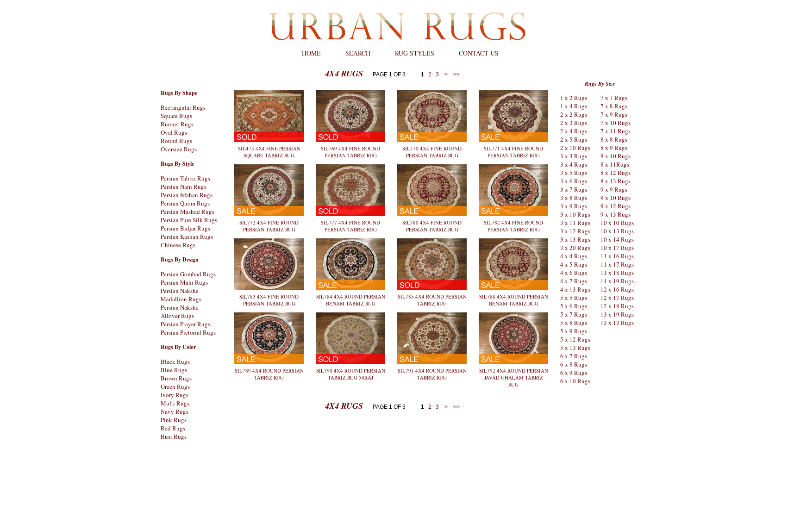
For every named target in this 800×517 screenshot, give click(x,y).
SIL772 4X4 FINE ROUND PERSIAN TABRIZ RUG (269, 226)
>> (456, 74)
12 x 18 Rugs (617, 306)
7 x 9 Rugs (613, 114)
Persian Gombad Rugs (188, 274)
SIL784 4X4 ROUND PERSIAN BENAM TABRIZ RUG (350, 300)
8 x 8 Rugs (613, 139)
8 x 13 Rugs (615, 181)
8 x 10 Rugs (615, 156)
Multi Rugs (175, 403)
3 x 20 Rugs (575, 247)
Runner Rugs (177, 124)
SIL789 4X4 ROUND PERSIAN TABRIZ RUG (269, 374)
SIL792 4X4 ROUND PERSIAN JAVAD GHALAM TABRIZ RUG (513, 377)
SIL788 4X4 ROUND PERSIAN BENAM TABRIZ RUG (513, 300)
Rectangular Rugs (183, 107)
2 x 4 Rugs (573, 131)
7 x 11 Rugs (615, 131)
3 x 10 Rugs (575, 214)
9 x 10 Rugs (615, 197)
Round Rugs (176, 141)
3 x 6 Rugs (573, 181)
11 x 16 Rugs (617, 256)
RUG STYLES (414, 53)
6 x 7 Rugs (573, 356)
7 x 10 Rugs (615, 122)
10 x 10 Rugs (617, 222)
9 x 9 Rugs (613, 189)
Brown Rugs (176, 378)
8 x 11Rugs (614, 164)
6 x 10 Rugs (575, 381)
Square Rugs (176, 116)
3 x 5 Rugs (573, 172)
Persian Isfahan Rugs (186, 195)
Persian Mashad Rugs (187, 211)
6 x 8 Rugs (573, 364)
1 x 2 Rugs (573, 97)
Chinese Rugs (178, 245)
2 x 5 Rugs (573, 139)
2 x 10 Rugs (575, 147)
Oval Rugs (174, 132)
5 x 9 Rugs (573, 331)
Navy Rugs (174, 411)
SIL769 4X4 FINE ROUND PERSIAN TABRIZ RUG (350, 152)
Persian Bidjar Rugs (185, 228)
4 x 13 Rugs (575, 289)
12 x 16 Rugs (617, 289)
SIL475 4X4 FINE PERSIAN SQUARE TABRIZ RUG (269, 152)
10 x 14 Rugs (617, 239)
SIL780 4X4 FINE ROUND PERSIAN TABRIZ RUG (432, 226)
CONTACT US (479, 53)
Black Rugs (175, 361)
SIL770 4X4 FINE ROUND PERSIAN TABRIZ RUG (432, 152)
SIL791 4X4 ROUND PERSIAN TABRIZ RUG (432, 374)
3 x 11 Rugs (575, 222)
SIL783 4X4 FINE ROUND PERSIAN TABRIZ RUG (269, 300)
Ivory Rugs (174, 395)
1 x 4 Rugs (573, 106)
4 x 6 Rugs (573, 272)
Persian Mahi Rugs (184, 282)
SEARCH (357, 53)
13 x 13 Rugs (617, 322)
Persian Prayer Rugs (185, 324)
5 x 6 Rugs (573, 306)
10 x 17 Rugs (617, 247)
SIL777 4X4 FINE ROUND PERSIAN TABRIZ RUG (350, 226)
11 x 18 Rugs (617, 272)
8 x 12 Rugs (615, 172)
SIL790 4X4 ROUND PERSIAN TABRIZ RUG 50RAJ (350, 374)
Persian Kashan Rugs (187, 236)
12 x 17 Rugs (617, 297)
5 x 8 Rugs (573, 322)
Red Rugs (173, 428)
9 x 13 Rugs (615, 214)
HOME (311, 53)
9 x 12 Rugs (615, 206)
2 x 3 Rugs (573, 122)
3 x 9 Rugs (573, 206)
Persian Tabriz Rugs (185, 178)
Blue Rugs (174, 370)
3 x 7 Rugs (573, 189)
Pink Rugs (174, 420)
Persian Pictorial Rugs (188, 332)
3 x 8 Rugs (573, 197)
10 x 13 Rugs (617, 231)
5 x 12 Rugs (575, 339)
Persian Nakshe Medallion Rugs (181, 295)
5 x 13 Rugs (575, 347)
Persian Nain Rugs (183, 186)
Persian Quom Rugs (185, 203)
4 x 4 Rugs (573, 256)
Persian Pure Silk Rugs (189, 220)
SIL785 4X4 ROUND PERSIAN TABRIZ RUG (432, 300)
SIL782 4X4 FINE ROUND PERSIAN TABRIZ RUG (513, 226)
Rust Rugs (174, 436)
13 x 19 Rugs (617, 314)
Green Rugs (175, 386)
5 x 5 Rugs (573, 297)
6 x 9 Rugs (573, 372)
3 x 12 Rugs (575, 231)
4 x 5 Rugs (573, 264)
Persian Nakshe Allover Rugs (180, 311)
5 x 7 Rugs (573, 314)
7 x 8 (606, 106)
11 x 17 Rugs (617, 264)
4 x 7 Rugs (573, 281)
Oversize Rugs (179, 149)
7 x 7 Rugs (613, 97)
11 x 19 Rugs (617, 281)
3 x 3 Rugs (573, 156)
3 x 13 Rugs (575, 239)
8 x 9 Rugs (613, 147)
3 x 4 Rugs (573, 164)
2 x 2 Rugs (573, 114)
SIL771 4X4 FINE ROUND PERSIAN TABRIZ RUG (513, 152)
